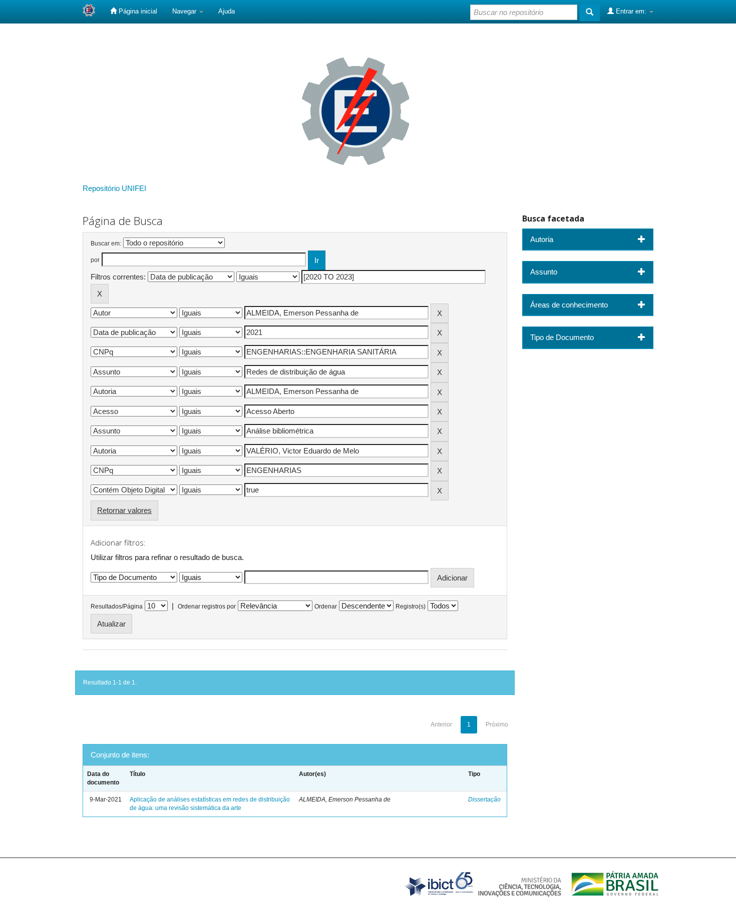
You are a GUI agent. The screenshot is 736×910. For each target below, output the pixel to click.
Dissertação (484, 799)
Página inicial (137, 11)
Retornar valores (124, 510)
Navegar (185, 11)
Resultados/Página (117, 606)
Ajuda (226, 11)
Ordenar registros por (207, 606)
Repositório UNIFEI (114, 188)
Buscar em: (106, 243)
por (95, 260)
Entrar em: (631, 11)
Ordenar (325, 606)
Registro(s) (411, 606)
